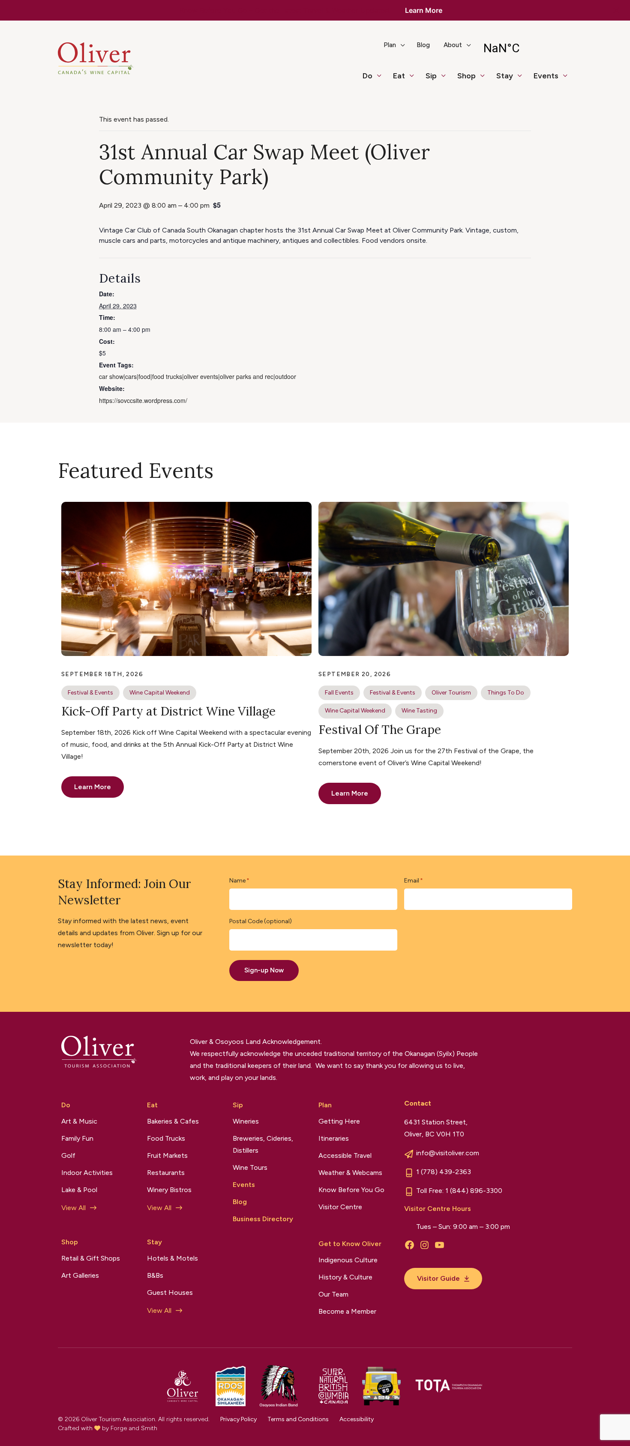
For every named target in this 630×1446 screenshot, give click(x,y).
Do (367, 75)
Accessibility (356, 1419)
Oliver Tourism (451, 692)
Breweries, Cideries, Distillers (263, 1144)
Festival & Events (90, 692)
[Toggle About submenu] (472, 48)
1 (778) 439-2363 (443, 1172)
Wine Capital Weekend (159, 692)
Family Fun (77, 1138)
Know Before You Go (351, 1190)
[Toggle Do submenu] (382, 79)
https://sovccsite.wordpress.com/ (143, 400)
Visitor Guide (438, 1278)
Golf (68, 1155)
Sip (431, 75)
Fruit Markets (167, 1155)
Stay (504, 75)
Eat (399, 75)
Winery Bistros (169, 1190)
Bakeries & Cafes (173, 1121)
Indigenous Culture (348, 1260)
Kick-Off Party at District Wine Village (168, 711)
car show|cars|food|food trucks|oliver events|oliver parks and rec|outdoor (197, 376)
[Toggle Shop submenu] (486, 79)
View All (73, 1208)
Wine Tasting (419, 710)
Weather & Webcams (350, 1173)
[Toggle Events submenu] (568, 79)
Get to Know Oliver (349, 1244)
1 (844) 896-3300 (473, 1191)
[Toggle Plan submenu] (406, 48)
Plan (390, 45)
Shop (466, 75)
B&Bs (155, 1275)
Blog (423, 45)
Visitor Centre (340, 1207)
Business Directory (263, 1219)
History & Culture (345, 1277)
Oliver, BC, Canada (524, 48)
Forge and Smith (134, 1428)
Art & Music (79, 1121)
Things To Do (505, 692)
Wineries (246, 1121)
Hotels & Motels (172, 1258)
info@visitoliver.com (447, 1153)
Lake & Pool (79, 1190)
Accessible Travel (345, 1155)
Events (546, 75)
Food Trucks (166, 1138)
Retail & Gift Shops (90, 1258)
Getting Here (339, 1121)
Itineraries (333, 1138)
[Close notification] (616, 10)
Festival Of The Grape (379, 729)
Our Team (333, 1294)
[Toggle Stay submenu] (523, 79)
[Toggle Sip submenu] (447, 79)
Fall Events (339, 692)
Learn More (423, 10)
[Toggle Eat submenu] (415, 79)
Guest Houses (170, 1292)
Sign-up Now (264, 970)
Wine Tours (250, 1167)
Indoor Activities (87, 1173)
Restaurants (166, 1173)
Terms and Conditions (298, 1419)
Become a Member (347, 1311)
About (453, 45)
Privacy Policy (238, 1419)
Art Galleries (80, 1275)
